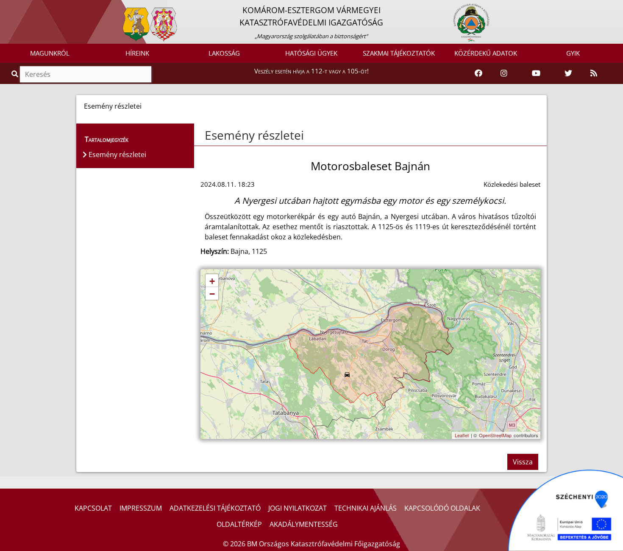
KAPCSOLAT (93, 508)
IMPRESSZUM (141, 508)
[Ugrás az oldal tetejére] (204, 135)
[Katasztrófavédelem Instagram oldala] (504, 73)
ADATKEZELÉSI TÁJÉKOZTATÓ (215, 508)
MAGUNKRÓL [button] (50, 53)
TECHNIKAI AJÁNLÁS (365, 508)
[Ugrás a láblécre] (25, 7)
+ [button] (212, 281)
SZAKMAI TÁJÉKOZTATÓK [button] (399, 53)
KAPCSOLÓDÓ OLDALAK (442, 508)
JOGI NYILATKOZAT (297, 508)
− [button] (212, 294)
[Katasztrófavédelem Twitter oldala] (568, 73)
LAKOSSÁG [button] (224, 53)
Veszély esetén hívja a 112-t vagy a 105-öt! (311, 71)
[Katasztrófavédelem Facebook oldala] (478, 73)
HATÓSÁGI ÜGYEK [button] (311, 53)
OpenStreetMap (495, 435)
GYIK (573, 53)
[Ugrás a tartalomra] (15, 7)
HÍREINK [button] (137, 53)
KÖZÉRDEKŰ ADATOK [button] (485, 53)
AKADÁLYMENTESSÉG (304, 524)
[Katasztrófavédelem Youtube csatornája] (536, 73)
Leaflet (462, 435)
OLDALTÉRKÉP (239, 524)
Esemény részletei (254, 135)
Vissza (523, 462)
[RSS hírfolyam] (594, 73)
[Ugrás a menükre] (6, 7)
